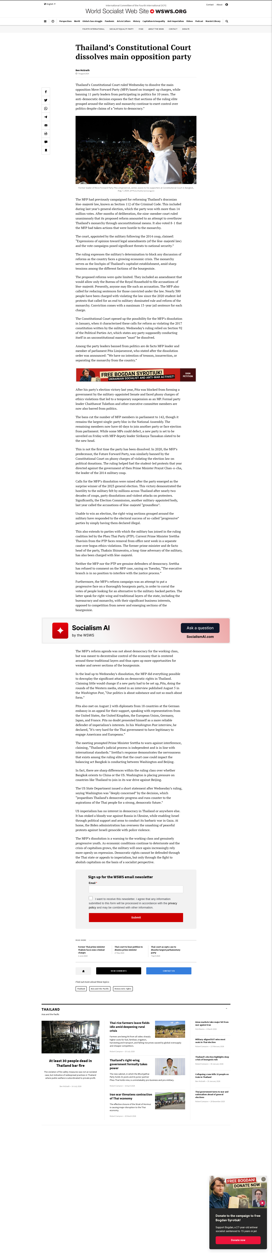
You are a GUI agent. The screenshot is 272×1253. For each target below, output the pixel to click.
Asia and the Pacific (100, 988)
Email (92, 883)
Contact (210, 4)
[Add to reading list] (46, 150)
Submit (136, 917)
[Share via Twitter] (46, 100)
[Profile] (226, 5)
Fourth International (93, 29)
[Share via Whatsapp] (46, 108)
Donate (186, 29)
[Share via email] (46, 125)
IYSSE (141, 29)
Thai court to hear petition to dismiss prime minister (129, 948)
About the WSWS (156, 29)
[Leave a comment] (46, 142)
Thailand (81, 988)
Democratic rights (123, 988)
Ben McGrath (83, 70)
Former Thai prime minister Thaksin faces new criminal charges (91, 949)
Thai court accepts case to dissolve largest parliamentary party (165, 949)
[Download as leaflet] (46, 133)
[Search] (227, 22)
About (219, 4)
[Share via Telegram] (46, 117)
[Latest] (53, 22)
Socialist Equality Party (121, 29)
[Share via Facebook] (46, 92)
